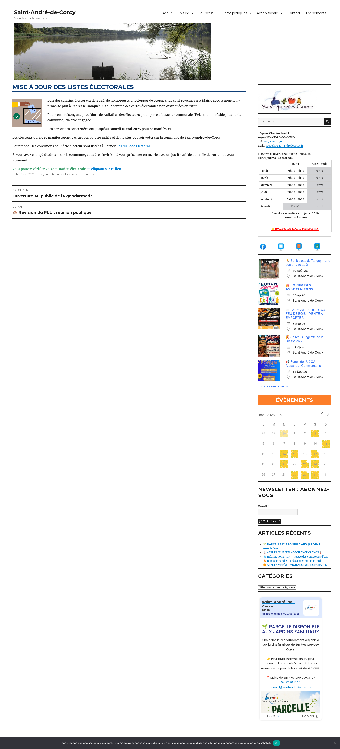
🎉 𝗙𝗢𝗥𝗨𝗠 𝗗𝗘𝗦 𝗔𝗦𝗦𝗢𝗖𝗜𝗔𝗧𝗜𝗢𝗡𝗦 (299, 287)
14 (284, 454)
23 (305, 464)
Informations (86, 174)
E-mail (263, 506)
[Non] (335, 743)
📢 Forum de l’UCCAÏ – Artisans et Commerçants (303, 363)
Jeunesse (206, 13)
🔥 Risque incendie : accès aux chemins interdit (292, 560)
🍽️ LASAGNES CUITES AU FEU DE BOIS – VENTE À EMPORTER (305, 313)
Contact (294, 13)
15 (294, 454)
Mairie (184, 13)
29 (294, 474)
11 (325, 443)
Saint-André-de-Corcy (45, 12)
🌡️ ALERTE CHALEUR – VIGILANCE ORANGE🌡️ (292, 552)
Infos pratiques (235, 13)
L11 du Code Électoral (133, 146)
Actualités (57, 174)
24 (315, 464)
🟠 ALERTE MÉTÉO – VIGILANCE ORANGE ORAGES (295, 565)
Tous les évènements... (274, 386)
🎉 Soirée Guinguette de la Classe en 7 (304, 339)
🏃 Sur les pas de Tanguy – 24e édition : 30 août (308, 262)
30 (284, 433)
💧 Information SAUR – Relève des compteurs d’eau (295, 556)
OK (277, 742)
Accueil (168, 13)
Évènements (316, 13)
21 (284, 464)
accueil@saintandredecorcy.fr (284, 145)
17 (315, 454)
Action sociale (267, 13)
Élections (71, 174)
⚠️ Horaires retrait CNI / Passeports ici (295, 228)
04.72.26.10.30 (273, 141)
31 (315, 474)
